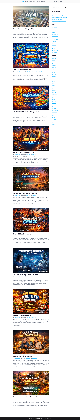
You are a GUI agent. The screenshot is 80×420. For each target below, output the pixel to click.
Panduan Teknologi (35, 276)
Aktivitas (54, 58)
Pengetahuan (54, 113)
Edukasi (26, 1)
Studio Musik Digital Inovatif (22, 70)
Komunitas (54, 97)
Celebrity (51, 1)
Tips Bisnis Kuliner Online (22, 315)
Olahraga (55, 1)
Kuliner (38, 1)
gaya (53, 83)
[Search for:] (59, 7)
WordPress (49, 418)
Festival (53, 79)
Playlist (53, 117)
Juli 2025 (54, 41)
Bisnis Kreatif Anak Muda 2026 (23, 152)
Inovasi (53, 88)
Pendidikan (54, 112)
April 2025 (54, 46)
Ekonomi (54, 74)
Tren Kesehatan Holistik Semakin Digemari (27, 397)
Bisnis (47, 1)
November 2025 (55, 34)
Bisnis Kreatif (34, 154)
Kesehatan (43, 1)
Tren (53, 122)
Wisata (53, 124)
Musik (53, 104)
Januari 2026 (54, 30)
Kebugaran (54, 90)
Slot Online (37, 71)
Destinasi (54, 67)
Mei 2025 (54, 45)
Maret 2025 (54, 48)
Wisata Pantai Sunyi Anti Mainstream (25, 193)
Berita (53, 60)
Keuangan (54, 95)
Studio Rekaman (41, 71)
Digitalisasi (54, 70)
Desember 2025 (55, 32)
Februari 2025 (55, 50)
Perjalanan (54, 115)
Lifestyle (54, 101)
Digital (53, 69)
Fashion (30, 1)
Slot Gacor (33, 71)
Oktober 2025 (55, 36)
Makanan (54, 103)
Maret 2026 (54, 27)
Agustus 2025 (55, 39)
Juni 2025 (54, 43)
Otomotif (54, 108)
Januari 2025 (54, 52)
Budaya (53, 63)
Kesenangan (54, 94)
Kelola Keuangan (34, 358)
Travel (64, 1)
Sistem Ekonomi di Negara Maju (24, 29)
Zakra (45, 418)
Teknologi (60, 1)
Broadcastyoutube (37, 418)
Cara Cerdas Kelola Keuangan (23, 356)
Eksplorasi (54, 76)
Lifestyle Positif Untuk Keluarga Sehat (26, 112)
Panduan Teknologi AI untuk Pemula (25, 275)
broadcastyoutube (17, 71)
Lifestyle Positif (34, 113)
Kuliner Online (34, 317)
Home (22, 1)
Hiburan (34, 1)
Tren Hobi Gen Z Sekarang (22, 234)
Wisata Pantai (34, 195)
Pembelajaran (55, 110)
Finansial (54, 81)
